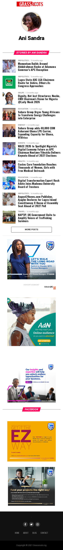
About (26, 532)
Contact (44, 532)
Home (17, 532)
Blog (34, 532)
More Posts (31, 229)
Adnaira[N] (48, 287)
